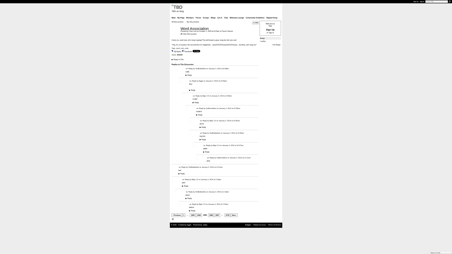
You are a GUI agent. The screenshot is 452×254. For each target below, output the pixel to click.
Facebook (188, 51)
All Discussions (178, 22)
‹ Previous (177, 215)
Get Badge (276, 45)
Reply (189, 75)
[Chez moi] (175, 33)
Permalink (187, 69)
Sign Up (415, 1)
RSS (173, 219)
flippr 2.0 (205, 96)
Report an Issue (259, 225)
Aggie (201, 81)
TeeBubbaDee (200, 68)
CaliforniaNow (211, 108)
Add (256, 22)
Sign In (422, 1)
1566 (211, 215)
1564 (199, 215)
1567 (217, 215)
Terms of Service (274, 225)
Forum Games (227, 31)
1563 (193, 215)
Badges (248, 225)
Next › (234, 215)
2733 (227, 215)
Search (450, 1)
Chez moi (192, 31)
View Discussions (190, 34)
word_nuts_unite (182, 48)
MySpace (177, 51)
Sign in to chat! (435, 252)
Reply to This (178, 59)
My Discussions (193, 22)
